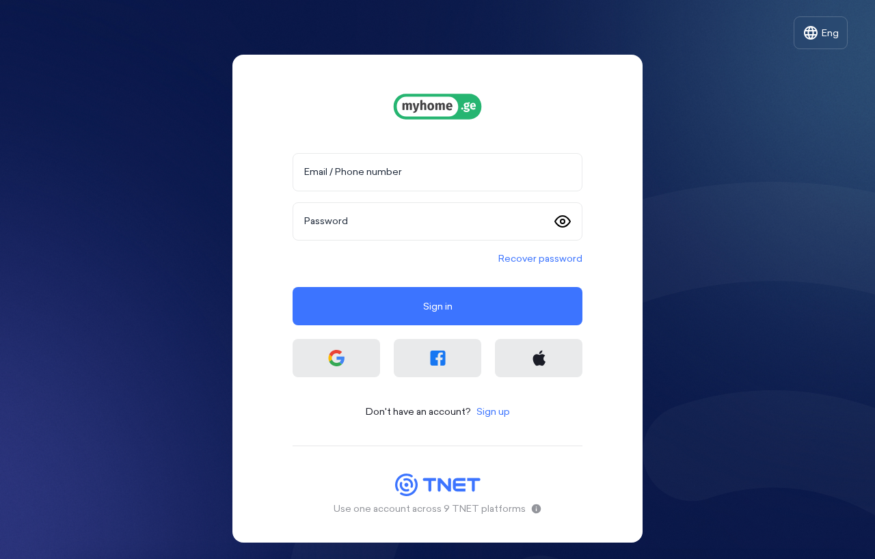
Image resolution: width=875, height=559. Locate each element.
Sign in (438, 306)
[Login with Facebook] (437, 358)
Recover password (540, 258)
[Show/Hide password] (563, 221)
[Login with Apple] (538, 358)
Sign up (493, 411)
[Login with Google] (336, 358)
